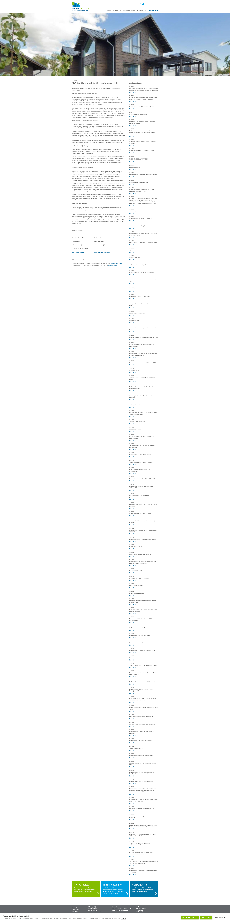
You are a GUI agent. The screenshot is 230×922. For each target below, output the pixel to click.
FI (147, 4)
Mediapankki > (76, 910)
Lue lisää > (132, 92)
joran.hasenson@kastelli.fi (78, 252)
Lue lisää (123, 918)
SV (157, 4)
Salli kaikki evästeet (189, 917)
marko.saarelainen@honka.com (102, 252)
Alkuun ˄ (74, 908)
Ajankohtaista (153, 10)
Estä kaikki (206, 917)
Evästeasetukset (220, 917)
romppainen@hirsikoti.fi (117, 263)
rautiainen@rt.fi (112, 265)
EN (149, 4)
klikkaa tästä (124, 910)
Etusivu (108, 10)
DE (155, 4)
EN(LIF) (152, 4)
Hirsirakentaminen (129, 10)
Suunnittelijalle (142, 10)
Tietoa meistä (117, 10)
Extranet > (75, 911)
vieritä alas (115, 71)
